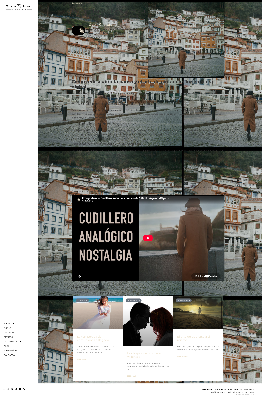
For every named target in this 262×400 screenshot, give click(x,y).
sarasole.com (249, 394)
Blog (7, 346)
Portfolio (9, 332)
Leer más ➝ (82, 359)
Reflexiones (77, 3)
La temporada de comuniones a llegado (93, 338)
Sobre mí (9, 350)
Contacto (9, 355)
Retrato (8, 337)
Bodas (7, 328)
